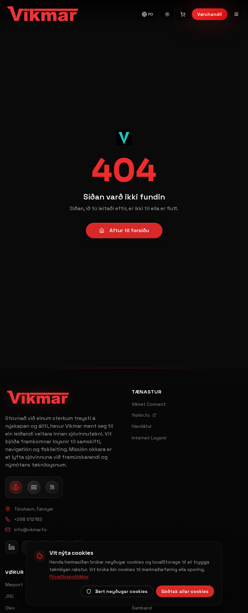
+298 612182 (28, 519)
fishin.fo (141, 415)
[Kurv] (182, 14)
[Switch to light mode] (167, 14)
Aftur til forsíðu (129, 230)
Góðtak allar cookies (185, 591)
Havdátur (142, 426)
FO (150, 14)
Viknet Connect (149, 404)
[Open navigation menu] (236, 14)
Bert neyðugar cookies (121, 591)
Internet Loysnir (149, 438)
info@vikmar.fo (30, 529)
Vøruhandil (209, 14)
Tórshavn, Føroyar (33, 509)
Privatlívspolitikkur (69, 576)
